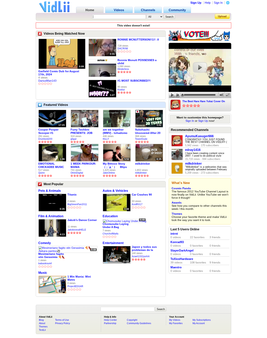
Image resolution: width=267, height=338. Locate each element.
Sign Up (195, 2)
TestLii (42, 330)
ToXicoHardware (181, 258)
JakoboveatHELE (76, 229)
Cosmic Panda (181, 188)
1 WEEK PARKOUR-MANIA (83, 165)
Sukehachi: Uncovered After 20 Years (147, 131)
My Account (199, 323)
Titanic (72, 194)
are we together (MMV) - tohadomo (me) (115, 131)
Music (42, 272)
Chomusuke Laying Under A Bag (116, 225)
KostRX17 (137, 204)
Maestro (176, 267)
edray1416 (193, 149)
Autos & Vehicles (115, 190)
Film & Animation (51, 216)
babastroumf (45, 263)
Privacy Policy (62, 323)
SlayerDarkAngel (182, 250)
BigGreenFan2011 (77, 204)
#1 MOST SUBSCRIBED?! (134, 80)
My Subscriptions (202, 320)
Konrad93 (177, 242)
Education (110, 216)
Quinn (41, 172)
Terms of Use (62, 320)
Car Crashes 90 (142, 194)
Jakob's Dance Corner (82, 220)
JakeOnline (109, 172)
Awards (177, 202)
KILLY (106, 139)
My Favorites (176, 323)
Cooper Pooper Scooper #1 (48, 131)
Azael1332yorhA (141, 256)
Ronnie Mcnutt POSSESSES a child (137, 62)
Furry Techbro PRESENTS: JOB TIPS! (81, 131)
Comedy (44, 243)
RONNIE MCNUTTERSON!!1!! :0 (138, 39)
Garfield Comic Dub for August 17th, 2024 (58, 73)
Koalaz (121, 89)
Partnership (110, 323)
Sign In (218, 2)
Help (208, 2)
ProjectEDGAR (75, 286)
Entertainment (113, 243)
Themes (177, 213)
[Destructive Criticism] (200, 39)
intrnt (174, 233)
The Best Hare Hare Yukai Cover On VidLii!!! (203, 101)
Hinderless (123, 69)
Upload (222, 16)
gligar (74, 139)
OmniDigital (77, 172)
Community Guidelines (139, 323)
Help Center (110, 320)
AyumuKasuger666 (199, 136)
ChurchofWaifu (110, 233)
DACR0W (122, 48)
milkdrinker (142, 163)
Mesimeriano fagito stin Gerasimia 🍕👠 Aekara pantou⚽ (51, 255)
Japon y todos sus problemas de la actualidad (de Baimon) (144, 248)
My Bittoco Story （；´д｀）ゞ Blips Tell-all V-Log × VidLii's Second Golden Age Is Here (115, 165)
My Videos (174, 320)
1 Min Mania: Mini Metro (79, 278)
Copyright (132, 320)
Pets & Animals (49, 190)
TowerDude (141, 139)
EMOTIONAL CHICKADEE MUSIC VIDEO (51, 165)
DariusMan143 (47, 80)
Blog (41, 320)
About (42, 323)
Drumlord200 (45, 139)
